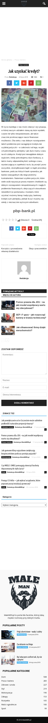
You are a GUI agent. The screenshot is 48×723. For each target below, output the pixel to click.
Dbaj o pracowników (38, 248)
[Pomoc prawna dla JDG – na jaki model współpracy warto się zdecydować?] (8, 305)
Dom (3, 472)
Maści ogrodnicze (9, 704)
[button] (44, 3)
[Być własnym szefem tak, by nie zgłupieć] (8, 660)
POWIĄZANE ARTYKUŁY (13, 291)
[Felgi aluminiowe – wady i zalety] (8, 635)
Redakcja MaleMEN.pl (23, 427)
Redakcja (13, 77)
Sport (3, 708)
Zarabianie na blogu (25, 644)
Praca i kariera (23, 65)
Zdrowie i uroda (7, 427)
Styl (2, 688)
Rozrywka (5, 700)
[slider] (9, 219)
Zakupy (4, 696)
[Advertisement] (24, 32)
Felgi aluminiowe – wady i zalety (29, 631)
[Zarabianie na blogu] (8, 647)
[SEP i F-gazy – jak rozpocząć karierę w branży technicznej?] (8, 317)
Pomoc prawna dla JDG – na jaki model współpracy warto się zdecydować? (30, 305)
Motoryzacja (6, 457)
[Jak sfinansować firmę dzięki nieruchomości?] (8, 330)
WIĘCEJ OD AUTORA (12, 295)
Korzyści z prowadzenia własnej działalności (11, 250)
